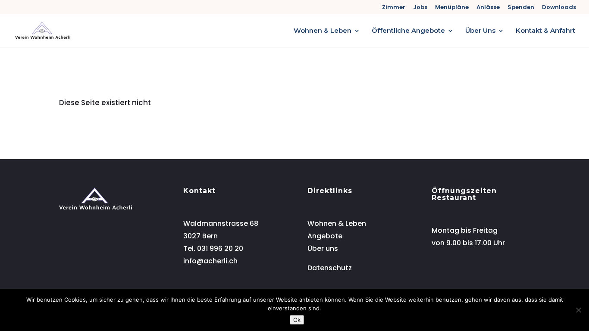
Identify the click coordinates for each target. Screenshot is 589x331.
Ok (297, 319)
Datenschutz (329, 268)
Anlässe (488, 7)
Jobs (420, 7)
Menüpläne (452, 7)
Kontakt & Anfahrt (545, 31)
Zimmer (393, 7)
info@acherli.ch (210, 261)
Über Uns (480, 31)
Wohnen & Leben (322, 31)
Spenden (521, 7)
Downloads (559, 7)
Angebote (324, 236)
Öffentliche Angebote (408, 31)
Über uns (322, 248)
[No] (578, 310)
